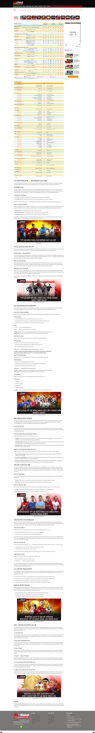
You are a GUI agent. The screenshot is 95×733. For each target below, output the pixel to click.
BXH (33, 6)
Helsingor (48, 102)
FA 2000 (40, 170)
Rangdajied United (50, 88)
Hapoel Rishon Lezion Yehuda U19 (26, 27)
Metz (41, 135)
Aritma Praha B (39, 126)
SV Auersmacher (49, 98)
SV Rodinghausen (50, 119)
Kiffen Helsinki (39, 143)
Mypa (41, 139)
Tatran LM (32, 59)
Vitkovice (27, 67)
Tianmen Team (49, 152)
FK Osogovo (32, 49)
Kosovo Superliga (17, 55)
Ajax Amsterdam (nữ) (29, 29)
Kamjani (29, 49)
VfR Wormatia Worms (38, 98)
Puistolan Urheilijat (50, 139)
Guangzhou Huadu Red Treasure (36, 156)
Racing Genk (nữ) (39, 165)
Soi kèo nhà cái (51, 721)
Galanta (29, 63)
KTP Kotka (48, 172)
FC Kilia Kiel (40, 96)
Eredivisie (15, 64)
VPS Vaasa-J (49, 140)
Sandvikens (49, 123)
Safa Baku (33, 54)
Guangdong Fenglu (50, 156)
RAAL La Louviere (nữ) (50, 165)
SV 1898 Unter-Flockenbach (37, 97)
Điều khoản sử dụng (36, 719)
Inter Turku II (39, 144)
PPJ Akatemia (49, 146)
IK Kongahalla (49, 112)
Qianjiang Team (39, 153)
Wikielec (48, 162)
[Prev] (20, 18)
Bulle (47, 132)
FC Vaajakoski (49, 147)
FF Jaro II (48, 138)
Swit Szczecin (33, 75)
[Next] (80, 18)
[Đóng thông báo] (80, 9)
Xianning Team (49, 153)
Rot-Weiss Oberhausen (38, 117)
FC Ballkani (28, 56)
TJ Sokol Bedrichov (28, 41)
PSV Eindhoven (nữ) (38, 108)
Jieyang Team (39, 105)
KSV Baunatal (49, 97)
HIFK (47, 141)
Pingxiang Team (39, 160)
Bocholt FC (40, 119)
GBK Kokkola (39, 140)
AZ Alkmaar (33, 65)
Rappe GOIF (40, 113)
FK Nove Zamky (28, 38)
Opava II (32, 45)
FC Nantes (40, 134)
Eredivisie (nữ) (16, 28)
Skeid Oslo (48, 124)
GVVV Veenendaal (39, 86)
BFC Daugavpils (49, 90)
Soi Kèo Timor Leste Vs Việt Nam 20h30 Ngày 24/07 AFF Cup (77, 61)
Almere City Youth (50, 85)
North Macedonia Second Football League (21, 47)
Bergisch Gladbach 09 (50, 116)
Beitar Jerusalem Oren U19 (35, 27)
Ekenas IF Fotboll (39, 172)
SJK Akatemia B (39, 142)
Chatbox (36, 6)
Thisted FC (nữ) (49, 176)
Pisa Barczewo (39, 162)
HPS (47, 143)
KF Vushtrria (32, 56)
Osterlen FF (49, 113)
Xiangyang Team (39, 152)
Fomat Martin (28, 37)
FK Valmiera (40, 150)
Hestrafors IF (49, 114)
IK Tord (48, 111)
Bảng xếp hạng (51, 719)
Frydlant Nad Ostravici (32, 40)
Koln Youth (48, 117)
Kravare (27, 40)
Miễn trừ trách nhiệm (36, 717)
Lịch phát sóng (28, 6)
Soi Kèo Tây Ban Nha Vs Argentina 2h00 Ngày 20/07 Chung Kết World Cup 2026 (76, 67)
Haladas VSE (32, 31)
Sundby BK (40, 103)
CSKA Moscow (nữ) (38, 168)
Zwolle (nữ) (33, 29)
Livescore (20, 6)
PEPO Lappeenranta (38, 141)
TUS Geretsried (39, 94)
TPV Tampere (49, 144)
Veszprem (28, 31)
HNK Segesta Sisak (28, 73)
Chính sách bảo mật (36, 715)
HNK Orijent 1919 (33, 73)
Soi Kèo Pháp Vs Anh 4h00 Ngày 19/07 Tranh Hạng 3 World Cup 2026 (77, 72)
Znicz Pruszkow (28, 75)
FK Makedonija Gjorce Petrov (33, 48)
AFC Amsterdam (49, 86)
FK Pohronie (32, 63)
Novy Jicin (29, 45)
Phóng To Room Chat (73, 23)
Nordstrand (40, 124)
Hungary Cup (16, 30)
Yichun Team (49, 160)
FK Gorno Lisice (26, 48)
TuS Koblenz (40, 100)
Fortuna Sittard (29, 65)
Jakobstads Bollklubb (50, 142)
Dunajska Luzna (33, 38)
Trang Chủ (15, 6)
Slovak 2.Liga (16, 58)
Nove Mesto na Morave (32, 67)
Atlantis (40, 146)
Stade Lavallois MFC (50, 135)
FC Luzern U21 (39, 132)
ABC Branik (49, 126)
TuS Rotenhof (49, 96)
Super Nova (40, 90)
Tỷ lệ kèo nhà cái (16, 720)
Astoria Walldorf (49, 120)
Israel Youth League (17, 26)
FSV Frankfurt (39, 120)
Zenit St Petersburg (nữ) (51, 168)
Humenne (29, 59)
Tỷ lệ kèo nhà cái (17, 704)
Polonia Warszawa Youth (51, 129)
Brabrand (48, 170)
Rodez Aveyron (49, 134)
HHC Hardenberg (39, 85)
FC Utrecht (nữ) (49, 108)
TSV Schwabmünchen (38, 95)
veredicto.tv (72, 715)
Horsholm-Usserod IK (50, 103)
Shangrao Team (39, 159)
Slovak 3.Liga (16, 36)
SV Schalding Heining (50, 95)
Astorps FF (40, 112)
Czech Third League (17, 66)
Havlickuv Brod (34, 41)
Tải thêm (73, 76)
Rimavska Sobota (32, 37)
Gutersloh (40, 116)
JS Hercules (40, 138)
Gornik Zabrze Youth (38, 129)
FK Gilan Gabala (29, 54)
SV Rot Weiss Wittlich (50, 100)
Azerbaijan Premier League (18, 53)
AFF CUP (48, 6)
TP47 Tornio (40, 147)
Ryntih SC (40, 88)
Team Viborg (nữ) (39, 176)
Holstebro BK (39, 102)
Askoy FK (40, 123)
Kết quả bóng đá (51, 715)
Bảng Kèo (40, 6)
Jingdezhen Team (50, 159)
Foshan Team (49, 105)
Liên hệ (33, 722)
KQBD (24, 6)
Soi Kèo (44, 6)
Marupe (48, 150)
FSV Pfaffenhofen (50, 94)
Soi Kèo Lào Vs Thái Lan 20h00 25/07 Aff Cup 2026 (76, 55)
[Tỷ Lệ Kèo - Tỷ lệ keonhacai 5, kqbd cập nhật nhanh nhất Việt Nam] (18, 3)
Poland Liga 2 (16, 74)
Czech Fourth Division (17, 39)
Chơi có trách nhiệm (36, 720)
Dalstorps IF (40, 114)
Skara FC (40, 111)
